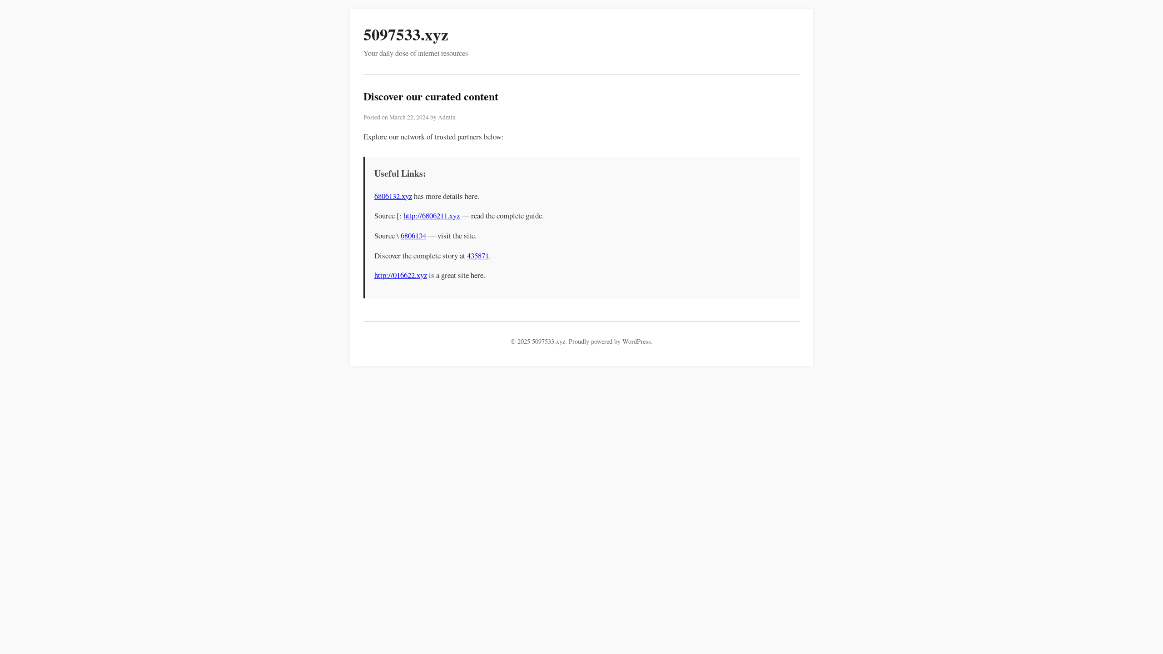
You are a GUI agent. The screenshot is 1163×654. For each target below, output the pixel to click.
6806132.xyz (393, 196)
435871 (478, 255)
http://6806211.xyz (431, 215)
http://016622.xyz (400, 275)
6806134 (413, 235)
